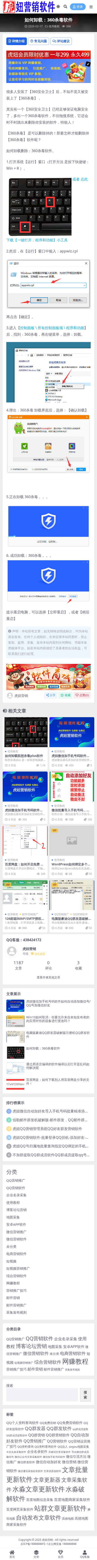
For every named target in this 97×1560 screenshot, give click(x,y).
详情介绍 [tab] (18, 41)
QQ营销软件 (80, 914)
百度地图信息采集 (39, 1499)
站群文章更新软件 (60, 1508)
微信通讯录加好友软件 (30, 1471)
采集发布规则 (16, 1312)
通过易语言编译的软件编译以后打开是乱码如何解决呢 (57, 1066)
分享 (52, 695)
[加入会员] (48, 54)
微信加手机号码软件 (54, 1456)
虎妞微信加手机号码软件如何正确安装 (71, 757)
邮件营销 (13, 1297)
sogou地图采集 (79, 1446)
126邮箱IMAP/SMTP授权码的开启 (24, 920)
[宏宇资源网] (48, 70)
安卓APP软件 (16, 1224)
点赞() (84, 695)
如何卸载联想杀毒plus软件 (24, 755)
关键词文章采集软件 (59, 1452)
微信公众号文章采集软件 (28, 1456)
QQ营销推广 (61, 914)
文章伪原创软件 (52, 1471)
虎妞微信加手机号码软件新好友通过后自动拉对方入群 (24, 812)
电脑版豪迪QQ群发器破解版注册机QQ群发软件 (71, 920)
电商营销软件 (16, 1253)
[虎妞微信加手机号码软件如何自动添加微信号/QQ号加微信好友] (15, 1006)
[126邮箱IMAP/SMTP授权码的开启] (25, 895)
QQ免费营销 (48, 1423)
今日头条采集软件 (16, 1452)
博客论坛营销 (16, 1209)
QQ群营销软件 (58, 1435)
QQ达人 (63, 1446)
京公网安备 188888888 (62, 1544)
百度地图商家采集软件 (72, 1499)
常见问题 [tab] (40, 41)
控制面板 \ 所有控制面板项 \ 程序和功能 (52, 327)
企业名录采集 (16, 1195)
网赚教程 (13, 1283)
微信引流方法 (76, 1456)
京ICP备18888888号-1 (34, 1544)
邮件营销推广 (30, 914)
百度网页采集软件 (19, 1509)
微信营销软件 (16, 1239)
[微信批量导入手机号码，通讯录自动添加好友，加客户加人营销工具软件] (71, 787)
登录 (79, 7)
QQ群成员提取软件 (16, 1435)
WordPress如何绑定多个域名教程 (71, 866)
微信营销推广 (16, 1232)
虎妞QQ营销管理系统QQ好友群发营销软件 (47, 1128)
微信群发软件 (26, 1462)
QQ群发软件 (59, 1428)
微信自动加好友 (48, 1461)
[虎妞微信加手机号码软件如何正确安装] (71, 732)
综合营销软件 (16, 1275)
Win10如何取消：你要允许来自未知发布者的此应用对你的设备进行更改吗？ (57, 1019)
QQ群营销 (36, 1435)
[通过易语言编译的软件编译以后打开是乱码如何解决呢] (15, 1068)
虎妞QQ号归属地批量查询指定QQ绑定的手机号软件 (55, 1146)
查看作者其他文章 (48, 977)
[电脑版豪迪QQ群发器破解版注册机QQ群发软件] (71, 895)
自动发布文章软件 (38, 1517)
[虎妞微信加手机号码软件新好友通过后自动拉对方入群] (25, 787)
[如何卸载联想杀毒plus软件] (25, 732)
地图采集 (13, 1217)
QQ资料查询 (25, 1446)
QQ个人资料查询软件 (22, 1422)
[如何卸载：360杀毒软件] (15, 1052)
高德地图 (68, 1518)
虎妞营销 (21, 695)
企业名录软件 (37, 1451)
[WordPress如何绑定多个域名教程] (71, 841)
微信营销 (69, 1461)
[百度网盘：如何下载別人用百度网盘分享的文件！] (15, 1084)
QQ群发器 (35, 1428)
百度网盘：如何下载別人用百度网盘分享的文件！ (57, 1081)
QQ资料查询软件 (46, 1446)
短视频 (11, 1261)
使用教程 (54, 26)
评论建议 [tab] (63, 41)
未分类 (11, 1246)
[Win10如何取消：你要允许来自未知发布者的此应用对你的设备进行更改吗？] (15, 1021)
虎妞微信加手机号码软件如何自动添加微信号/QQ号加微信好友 (58, 1003)
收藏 (68, 695)
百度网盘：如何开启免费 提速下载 (24, 866)
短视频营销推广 (18, 1268)
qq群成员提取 (80, 1429)
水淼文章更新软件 (38, 1488)
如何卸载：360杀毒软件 (43, 1048)
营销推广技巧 (16, 1290)
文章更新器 (46, 1479)
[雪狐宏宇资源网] (48, 676)
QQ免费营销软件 (70, 1422)
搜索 (9, 1385)
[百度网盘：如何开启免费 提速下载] (25, 841)
